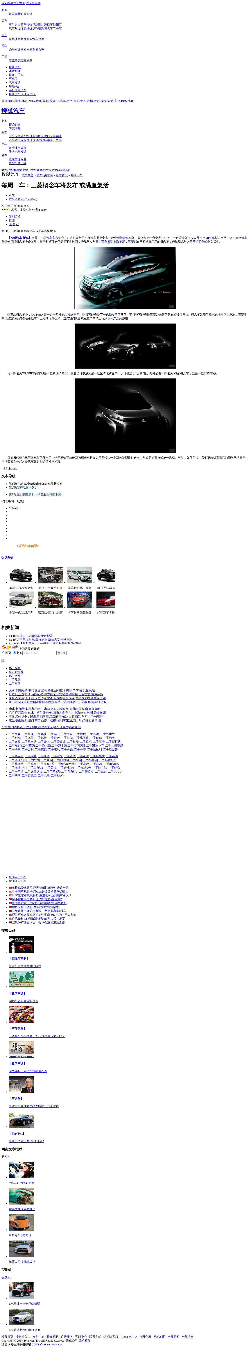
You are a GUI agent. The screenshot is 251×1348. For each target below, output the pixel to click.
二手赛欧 (83, 763)
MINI (77, 702)
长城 (92, 690)
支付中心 (38, 1336)
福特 (25, 690)
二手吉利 (28, 749)
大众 (12, 690)
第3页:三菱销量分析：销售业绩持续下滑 (35, 494)
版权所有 (84, 1340)
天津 (25, 708)
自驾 (29, 49)
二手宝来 (57, 756)
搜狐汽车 (15, 67)
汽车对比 (15, 28)
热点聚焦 (7, 557)
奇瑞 (28, 694)
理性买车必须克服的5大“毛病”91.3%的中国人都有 (44, 914)
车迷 (18, 49)
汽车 (63, 101)
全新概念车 (121, 237)
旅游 (110, 101)
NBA (32, 101)
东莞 (12, 720)
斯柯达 (13, 698)
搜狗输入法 (23, 1336)
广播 (4, 56)
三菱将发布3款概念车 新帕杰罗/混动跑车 (45, 639)
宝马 (44, 690)
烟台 (98, 708)
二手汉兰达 (99, 767)
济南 (85, 708)
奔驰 (79, 690)
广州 (93, 716)
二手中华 (80, 749)
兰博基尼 (81, 698)
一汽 (64, 702)
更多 (103, 702)
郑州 (33, 716)
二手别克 (15, 737)
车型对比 (7, 727)
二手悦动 (44, 775)
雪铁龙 (51, 694)
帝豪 (72, 698)
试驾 (35, 28)
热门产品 (15, 675)
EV (42, 314)
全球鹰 (57, 698)
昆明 (85, 720)
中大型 (32, 170)
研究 (23, 13)
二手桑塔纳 (16, 763)
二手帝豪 (67, 749)
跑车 (58, 170)
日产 (73, 690)
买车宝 (13, 78)
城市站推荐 (16, 672)
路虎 (66, 694)
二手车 (57, 28)
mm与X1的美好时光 (22, 1183)
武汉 (52, 716)
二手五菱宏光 (107, 760)
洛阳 (46, 716)
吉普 (88, 694)
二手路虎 (86, 741)
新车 (23, 24)
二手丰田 (54, 734)
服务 (29, 39)
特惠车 (48, 28)
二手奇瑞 (96, 737)
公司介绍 (145, 1336)
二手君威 (46, 760)
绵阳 (59, 720)
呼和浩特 (21, 712)
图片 (41, 24)
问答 (23, 49)
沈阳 (55, 712)
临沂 (12, 712)
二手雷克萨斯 (76, 745)
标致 (12, 694)
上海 (77, 712)
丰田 (18, 690)
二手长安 (73, 741)
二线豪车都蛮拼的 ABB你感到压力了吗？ (37, 1036)
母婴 (90, 101)
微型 (4, 170)
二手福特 (41, 737)
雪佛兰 (51, 690)
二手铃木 (44, 741)
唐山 (41, 708)
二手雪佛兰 (107, 734)
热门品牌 (15, 668)
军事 (18, 101)
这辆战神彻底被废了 (22, 1209)
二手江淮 (99, 741)
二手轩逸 (114, 767)
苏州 (90, 712)
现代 (31, 690)
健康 (104, 101)
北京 (18, 708)
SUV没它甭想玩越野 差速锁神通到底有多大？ (42, 895)
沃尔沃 (48, 698)
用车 (4, 35)
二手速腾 (83, 756)
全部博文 (187, 1336)
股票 (52, 101)
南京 (84, 712)
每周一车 (77, 175)
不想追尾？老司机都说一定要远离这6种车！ (40, 910)
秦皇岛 (64, 708)
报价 (29, 24)
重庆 (72, 720)
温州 (18, 716)
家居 (76, 101)
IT (57, 101)
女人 (83, 101)
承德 (47, 708)
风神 (90, 702)
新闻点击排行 (17, 877)
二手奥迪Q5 (111, 763)
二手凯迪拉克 (95, 745)
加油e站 (14, 86)
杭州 (103, 712)
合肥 (71, 716)
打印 (12, 220)
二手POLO (115, 771)
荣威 (21, 698)
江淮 (28, 698)
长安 (59, 694)
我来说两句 (23, 199)
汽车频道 (27, 175)
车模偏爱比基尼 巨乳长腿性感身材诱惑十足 (40, 887)
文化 (117, 101)
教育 (97, 101)
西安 (91, 720)
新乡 (39, 716)
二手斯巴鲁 (110, 749)
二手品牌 (15, 679)
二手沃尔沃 (42, 745)
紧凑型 (17, 170)
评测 (35, 24)
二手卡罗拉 (16, 771)
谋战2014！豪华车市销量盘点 (28, 1071)
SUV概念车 (69, 314)
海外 (29, 13)
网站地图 (159, 1336)
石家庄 (32, 708)
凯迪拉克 (94, 698)
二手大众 (15, 734)
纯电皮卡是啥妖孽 (28, 1303)
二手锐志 (101, 771)
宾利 (97, 702)
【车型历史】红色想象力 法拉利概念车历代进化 (50, 643)
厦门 (31, 720)
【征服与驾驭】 (19, 958)
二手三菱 (28, 745)
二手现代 (80, 734)
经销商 (57, 24)
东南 (84, 702)
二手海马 (15, 749)
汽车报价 (32, 727)
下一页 (12, 468)
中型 (25, 170)
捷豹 (70, 702)
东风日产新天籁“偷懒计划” (26, 1141)
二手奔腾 (15, 741)
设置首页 (7, 1336)
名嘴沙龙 (26, 60)
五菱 (103, 698)
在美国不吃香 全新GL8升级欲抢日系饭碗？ (40, 891)
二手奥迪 (41, 734)
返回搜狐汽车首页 (13, 3)
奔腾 (48, 702)
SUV (52, 170)
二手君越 (96, 763)
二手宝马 (67, 734)
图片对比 (20, 727)
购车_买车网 (45, 175)
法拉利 (40, 702)
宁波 (12, 716)
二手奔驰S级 (83, 767)
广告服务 (67, 1336)
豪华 (40, 170)
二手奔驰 (93, 734)
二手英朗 (112, 756)
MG (20, 702)
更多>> (6, 1156)
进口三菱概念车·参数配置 (36, 635)
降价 (29, 28)
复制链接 (15, 216)
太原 (72, 708)
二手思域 (51, 767)
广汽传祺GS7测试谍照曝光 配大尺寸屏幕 (38, 918)
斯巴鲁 (13, 702)
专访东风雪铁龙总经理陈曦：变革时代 (34, 1106)
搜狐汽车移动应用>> (22, 94)
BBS (124, 101)
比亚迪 (19, 694)
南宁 (37, 720)
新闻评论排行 (17, 881)
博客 (131, 101)
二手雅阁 (31, 763)
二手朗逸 (33, 760)
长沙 (65, 716)
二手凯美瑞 (90, 760)
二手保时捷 (58, 745)
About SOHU (129, 1336)
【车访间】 (16, 1098)
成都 (53, 720)
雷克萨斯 (97, 694)
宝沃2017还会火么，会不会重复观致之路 (38, 922)
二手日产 (54, 737)
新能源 (65, 170)
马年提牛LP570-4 (20, 1235)
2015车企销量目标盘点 (23, 1001)
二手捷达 (44, 756)
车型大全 (15, 24)
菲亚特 (56, 702)
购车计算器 (61, 727)
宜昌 (59, 716)
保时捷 (73, 694)
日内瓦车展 (103, 241)
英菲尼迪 (29, 702)
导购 (23, 28)
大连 (62, 712)
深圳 (100, 716)
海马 (34, 698)
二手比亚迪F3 (34, 771)
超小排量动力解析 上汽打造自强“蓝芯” (37, 899)
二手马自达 (29, 741)
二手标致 (109, 737)
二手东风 (54, 749)
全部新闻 (173, 1336)
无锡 (96, 712)
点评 (41, 49)
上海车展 (119, 241)
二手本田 (28, 737)
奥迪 (37, 690)
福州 (25, 720)
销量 (18, 13)
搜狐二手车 (16, 74)
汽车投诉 (38, 39)
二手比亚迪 (81, 737)
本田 (66, 690)
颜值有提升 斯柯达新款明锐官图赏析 (36, 907)
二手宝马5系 (52, 771)
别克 (60, 690)
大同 (79, 708)
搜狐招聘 (53, 1336)
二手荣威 (41, 749)
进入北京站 (33, 3)
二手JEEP (15, 745)
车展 (35, 49)
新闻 (4, 10)
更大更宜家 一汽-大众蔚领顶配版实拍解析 (39, 903)
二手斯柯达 (113, 741)
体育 (25, 101)
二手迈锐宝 (29, 775)
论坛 (12, 49)
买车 (4, 20)
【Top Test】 (17, 1133)
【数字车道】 (17, 993)
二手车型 (15, 683)
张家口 (55, 708)
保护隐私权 (110, 1336)
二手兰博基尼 (114, 745)
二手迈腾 (70, 756)
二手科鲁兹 (97, 756)
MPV (46, 170)
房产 (70, 101)
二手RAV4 (57, 775)
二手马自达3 (69, 771)
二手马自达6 (35, 767)
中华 (40, 698)
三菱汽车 (46, 237)
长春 (49, 712)
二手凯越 (75, 760)
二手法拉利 (94, 749)
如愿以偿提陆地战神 (22, 1261)
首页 (4, 101)
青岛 (91, 708)
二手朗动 (15, 775)
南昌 (78, 716)
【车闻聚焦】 (17, 1028)
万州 (79, 720)
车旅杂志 (15, 60)
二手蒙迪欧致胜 (65, 763)
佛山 (18, 720)
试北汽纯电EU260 (28, 1329)
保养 (12, 39)
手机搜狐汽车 (17, 90)
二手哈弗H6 (65, 767)
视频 (41, 28)
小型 (10, 170)
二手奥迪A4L (17, 760)
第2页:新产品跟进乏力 (23, 487)
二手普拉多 (86, 771)
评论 (12, 13)
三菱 (131, 241)
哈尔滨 (41, 712)
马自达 (35, 694)
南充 (66, 720)
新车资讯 (62, 175)
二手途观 (31, 756)
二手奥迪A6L (17, 767)
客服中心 (81, 1336)
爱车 (4, 45)
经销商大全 (45, 727)
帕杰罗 (113, 314)
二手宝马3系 (46, 763)
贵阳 (98, 720)
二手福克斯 (16, 756)
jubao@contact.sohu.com (48, 1344)
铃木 (43, 694)
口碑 (23, 163)
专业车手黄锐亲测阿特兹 (25, 966)
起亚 (85, 690)
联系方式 (95, 1336)
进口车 (48, 24)
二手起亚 (28, 734)
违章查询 (20, 39)
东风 (66, 698)
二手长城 (67, 737)
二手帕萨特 (60, 760)
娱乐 (39, 101)
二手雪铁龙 (58, 741)
